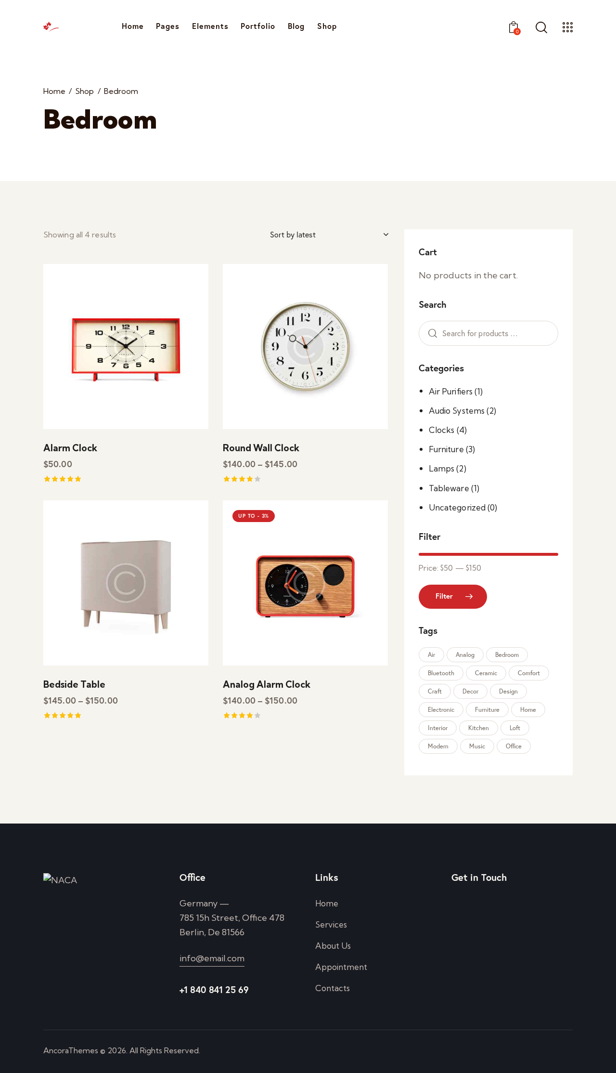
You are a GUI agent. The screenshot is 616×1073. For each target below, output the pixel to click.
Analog (465, 655)
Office (514, 746)
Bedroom (507, 655)
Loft (515, 728)
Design (508, 691)
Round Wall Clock (261, 448)
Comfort (529, 673)
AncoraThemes (70, 1050)
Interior (438, 728)
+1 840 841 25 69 (214, 989)
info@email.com (212, 958)
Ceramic (486, 673)
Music (477, 746)
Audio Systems (457, 411)
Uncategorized (457, 507)
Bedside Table (74, 684)
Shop (84, 91)
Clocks (442, 430)
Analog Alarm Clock (266, 684)
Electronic (441, 710)
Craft (435, 691)
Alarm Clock (70, 448)
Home (54, 91)
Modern (438, 746)
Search (430, 333)
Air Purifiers (451, 391)
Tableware (449, 488)
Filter (444, 596)
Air (431, 655)
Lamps (442, 468)
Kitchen (478, 728)
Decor (470, 691)
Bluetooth (441, 673)
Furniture (446, 449)
